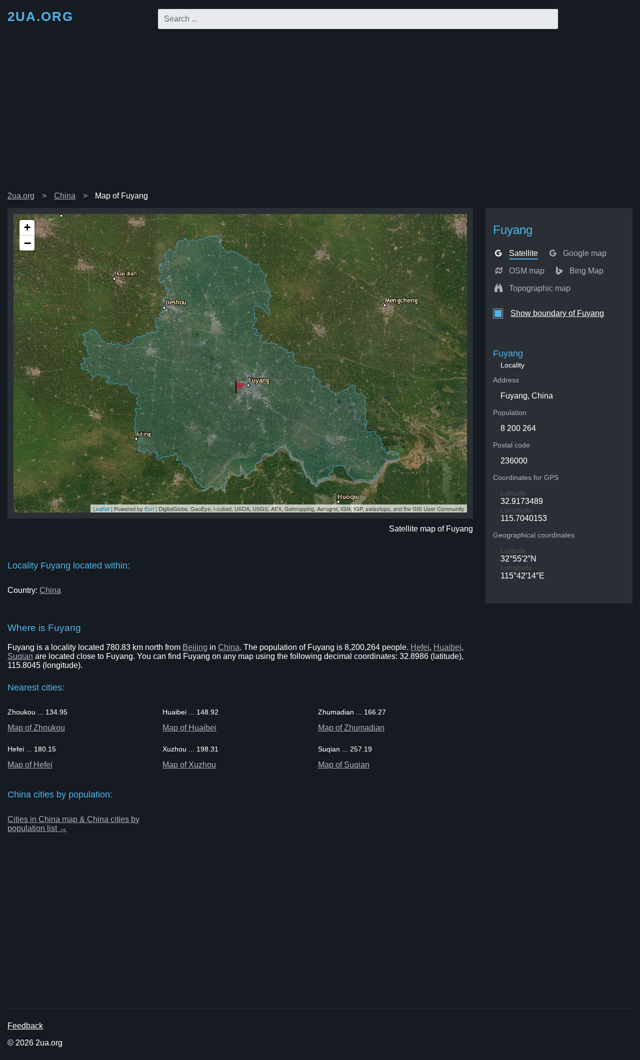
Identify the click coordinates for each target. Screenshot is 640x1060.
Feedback (25, 1026)
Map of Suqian (344, 764)
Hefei (420, 647)
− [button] (27, 243)
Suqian (20, 656)
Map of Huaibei (189, 728)
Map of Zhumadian (351, 728)
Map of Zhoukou (36, 728)
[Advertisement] (320, 112)
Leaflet (101, 508)
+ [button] (27, 227)
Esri (149, 508)
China (65, 196)
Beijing (195, 647)
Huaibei (448, 647)
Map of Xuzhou (189, 764)
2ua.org (21, 196)
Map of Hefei (30, 764)
